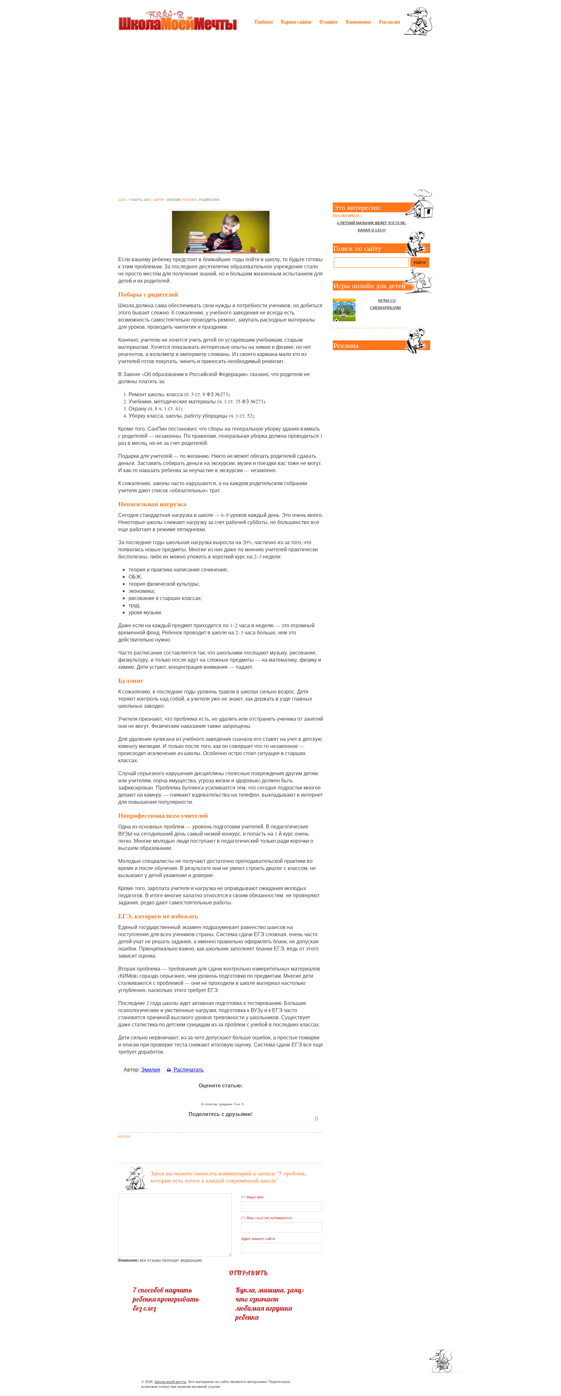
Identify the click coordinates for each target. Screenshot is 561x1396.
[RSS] (392, 1382)
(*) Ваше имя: (252, 1196)
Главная (263, 21)
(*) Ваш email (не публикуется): (267, 1217)
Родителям (209, 199)
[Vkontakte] (380, 1382)
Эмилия (173, 199)
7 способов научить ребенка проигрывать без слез (166, 1299)
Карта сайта (295, 21)
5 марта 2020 (139, 199)
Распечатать (188, 1069)
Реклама (389, 21)
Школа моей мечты (170, 1382)
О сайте (328, 21)
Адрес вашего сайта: (258, 1238)
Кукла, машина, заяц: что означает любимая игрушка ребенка (269, 1303)
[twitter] (368, 1382)
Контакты (358, 21)
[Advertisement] (280, 89)
